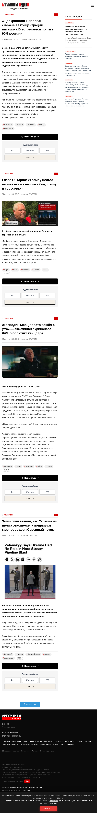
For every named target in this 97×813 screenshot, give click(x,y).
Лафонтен (7, 466)
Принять (48, 809)
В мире (26, 741)
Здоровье (59, 741)
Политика (8, 174)
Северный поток (33, 654)
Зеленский (7, 654)
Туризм (79, 741)
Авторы (35, 751)
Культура (87, 741)
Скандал (70, 744)
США (45, 270)
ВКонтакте (30, 151)
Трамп (14, 270)
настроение (8, 129)
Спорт (50, 741)
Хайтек (62, 744)
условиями (53, 801)
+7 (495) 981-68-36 (10, 732)
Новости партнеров (47, 751)
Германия (28, 466)
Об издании (6, 751)
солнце (41, 125)
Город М (14, 744)
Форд (5, 270)
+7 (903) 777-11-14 (23, 790)
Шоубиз (43, 741)
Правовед (6, 744)
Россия (49, 466)
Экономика (16, 741)
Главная (16, 751)
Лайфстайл (69, 741)
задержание (8, 658)
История (34, 744)
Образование (45, 744)
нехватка (30, 125)
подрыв (46, 654)
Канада (35, 270)
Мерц (18, 466)
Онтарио (25, 270)
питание (19, 125)
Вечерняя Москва (34, 39)
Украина (19, 654)
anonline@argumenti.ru (11, 736)
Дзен (13, 151)
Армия (55, 744)
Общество (9, 15)
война (39, 466)
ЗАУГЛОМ (33, 194)
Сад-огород (25, 744)
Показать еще (30, 704)
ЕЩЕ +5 (6, 273)
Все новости (25, 751)
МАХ (47, 151)
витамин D (7, 125)
